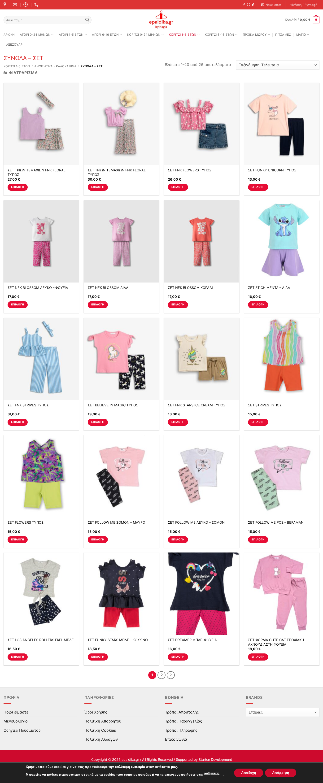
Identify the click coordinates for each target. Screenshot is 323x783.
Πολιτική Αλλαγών (101, 739)
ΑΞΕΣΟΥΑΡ (14, 44)
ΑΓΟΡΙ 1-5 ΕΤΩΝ (71, 34)
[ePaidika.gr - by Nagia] (161, 19)
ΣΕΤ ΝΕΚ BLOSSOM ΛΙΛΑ (108, 288)
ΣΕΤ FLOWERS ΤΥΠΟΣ (26, 522)
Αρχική (9, 34)
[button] (271, 5)
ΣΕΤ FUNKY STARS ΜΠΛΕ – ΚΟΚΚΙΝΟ (118, 640)
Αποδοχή (248, 772)
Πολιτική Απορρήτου (102, 721)
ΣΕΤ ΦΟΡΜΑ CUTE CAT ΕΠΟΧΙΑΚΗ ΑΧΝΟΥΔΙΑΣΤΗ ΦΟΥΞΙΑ (276, 642)
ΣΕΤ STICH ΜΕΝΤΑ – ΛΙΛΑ (269, 288)
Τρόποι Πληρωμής (181, 730)
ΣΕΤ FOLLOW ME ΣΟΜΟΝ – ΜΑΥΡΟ (116, 522)
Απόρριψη (280, 772)
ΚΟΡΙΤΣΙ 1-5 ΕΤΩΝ (182, 34)
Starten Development (215, 759)
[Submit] (87, 20)
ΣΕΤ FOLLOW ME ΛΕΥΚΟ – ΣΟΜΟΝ (196, 522)
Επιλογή (17, 187)
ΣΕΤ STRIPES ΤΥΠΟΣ (265, 405)
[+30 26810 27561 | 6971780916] (37, 5)
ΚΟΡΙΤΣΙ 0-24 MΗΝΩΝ (144, 34)
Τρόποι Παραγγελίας (183, 721)
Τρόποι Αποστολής (182, 712)
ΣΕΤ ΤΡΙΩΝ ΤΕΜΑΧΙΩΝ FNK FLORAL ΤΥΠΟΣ (36, 172)
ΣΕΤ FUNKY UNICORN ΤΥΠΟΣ (272, 170)
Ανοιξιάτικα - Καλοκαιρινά (55, 66)
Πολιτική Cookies (100, 730)
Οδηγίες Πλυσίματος (22, 730)
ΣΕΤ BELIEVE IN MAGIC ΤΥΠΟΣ (113, 405)
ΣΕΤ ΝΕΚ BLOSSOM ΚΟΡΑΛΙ (190, 288)
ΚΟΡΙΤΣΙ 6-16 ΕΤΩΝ (219, 34)
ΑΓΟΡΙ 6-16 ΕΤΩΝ (105, 34)
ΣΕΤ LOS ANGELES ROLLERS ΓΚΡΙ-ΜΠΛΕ (41, 640)
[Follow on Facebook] (244, 4)
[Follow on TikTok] (253, 4)
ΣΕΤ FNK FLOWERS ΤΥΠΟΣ (189, 170)
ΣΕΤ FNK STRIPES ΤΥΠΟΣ (28, 405)
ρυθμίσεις (211, 773)
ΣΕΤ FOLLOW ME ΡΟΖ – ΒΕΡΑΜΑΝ (276, 522)
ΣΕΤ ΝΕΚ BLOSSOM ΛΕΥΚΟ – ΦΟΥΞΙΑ (38, 288)
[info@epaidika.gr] (15, 5)
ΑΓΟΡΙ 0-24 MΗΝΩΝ (35, 34)
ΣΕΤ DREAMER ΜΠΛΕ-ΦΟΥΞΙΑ (192, 640)
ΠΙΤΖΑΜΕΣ (283, 34)
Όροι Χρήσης (95, 712)
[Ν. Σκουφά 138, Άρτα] (5, 5)
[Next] (171, 675)
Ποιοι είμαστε (16, 712)
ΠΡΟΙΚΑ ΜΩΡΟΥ (255, 34)
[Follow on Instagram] (248, 4)
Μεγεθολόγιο (16, 721)
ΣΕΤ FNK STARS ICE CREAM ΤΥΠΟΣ (196, 405)
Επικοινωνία (176, 739)
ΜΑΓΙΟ (301, 34)
